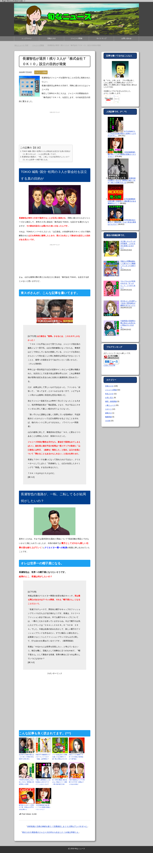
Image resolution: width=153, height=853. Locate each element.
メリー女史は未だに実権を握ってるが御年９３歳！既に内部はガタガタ (59, 757)
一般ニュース (110, 405)
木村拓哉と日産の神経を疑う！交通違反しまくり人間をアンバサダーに (57, 826)
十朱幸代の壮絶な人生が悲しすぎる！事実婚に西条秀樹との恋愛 (26, 782)
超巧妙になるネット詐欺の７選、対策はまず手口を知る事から (26, 807)
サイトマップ (101, 38)
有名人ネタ (109, 394)
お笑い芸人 (109, 397)
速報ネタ (108, 413)
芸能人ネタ (51, 38)
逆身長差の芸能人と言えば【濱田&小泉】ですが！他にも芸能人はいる (122, 180)
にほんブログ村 (109, 365)
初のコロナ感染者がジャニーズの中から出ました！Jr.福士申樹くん (50, 832)
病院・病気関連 (111, 401)
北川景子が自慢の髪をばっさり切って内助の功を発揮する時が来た (26, 757)
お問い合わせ (126, 38)
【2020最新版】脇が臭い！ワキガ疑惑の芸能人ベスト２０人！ (43, 807)
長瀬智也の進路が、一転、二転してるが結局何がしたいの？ (46, 157)
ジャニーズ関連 (76, 38)
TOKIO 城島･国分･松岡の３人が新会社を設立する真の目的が (46, 151)
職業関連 (108, 417)
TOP (23, 45)
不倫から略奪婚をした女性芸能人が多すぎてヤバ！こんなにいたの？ (43, 782)
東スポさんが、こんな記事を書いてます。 (41, 154)
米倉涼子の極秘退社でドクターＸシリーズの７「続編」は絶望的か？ (43, 757)
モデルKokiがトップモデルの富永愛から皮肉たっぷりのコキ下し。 (122, 133)
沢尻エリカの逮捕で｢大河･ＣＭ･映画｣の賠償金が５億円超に (76, 757)
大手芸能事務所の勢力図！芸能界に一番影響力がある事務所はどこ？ (122, 201)
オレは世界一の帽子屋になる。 (37, 159)
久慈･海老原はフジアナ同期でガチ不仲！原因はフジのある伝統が (77, 782)
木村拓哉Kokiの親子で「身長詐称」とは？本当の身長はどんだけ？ (122, 222)
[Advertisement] (54, 128)
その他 (107, 421)
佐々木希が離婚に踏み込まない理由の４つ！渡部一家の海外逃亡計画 (59, 782)
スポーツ (108, 409)
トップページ (27, 38)
